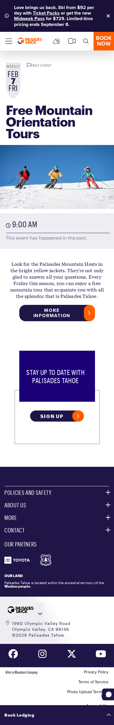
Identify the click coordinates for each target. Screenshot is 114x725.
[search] (86, 41)
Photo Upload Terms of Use (87, 694)
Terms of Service (93, 682)
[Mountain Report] (56, 41)
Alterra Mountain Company (22, 672)
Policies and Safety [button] (28, 492)
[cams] (71, 41)
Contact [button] (14, 530)
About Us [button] (15, 505)
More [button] (10, 517)
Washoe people (17, 586)
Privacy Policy (96, 672)
